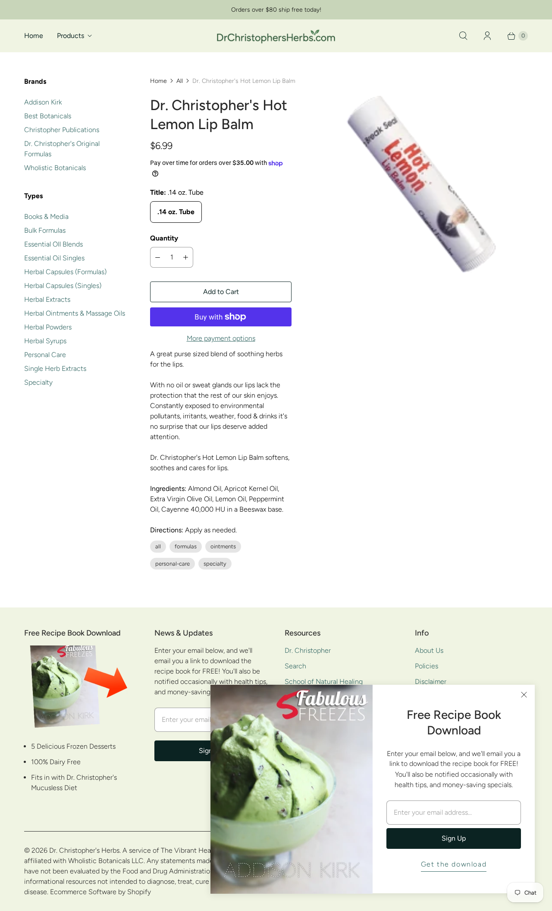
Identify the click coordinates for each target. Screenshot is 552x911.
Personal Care (45, 355)
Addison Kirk (43, 102)
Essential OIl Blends (53, 244)
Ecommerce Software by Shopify (100, 892)
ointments (223, 546)
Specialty (38, 382)
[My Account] (487, 35)
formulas (186, 546)
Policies (426, 666)
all (158, 546)
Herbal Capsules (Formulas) (65, 272)
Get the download (454, 864)
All (179, 81)
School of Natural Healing (324, 681)
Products (70, 36)
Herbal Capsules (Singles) (62, 286)
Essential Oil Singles (54, 258)
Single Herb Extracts (55, 368)
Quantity (164, 238)
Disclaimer (430, 681)
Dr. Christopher (308, 650)
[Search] (463, 35)
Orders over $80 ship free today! (276, 9)
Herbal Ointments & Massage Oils (74, 313)
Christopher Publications (61, 130)
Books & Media (46, 216)
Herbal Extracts (47, 299)
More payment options (221, 338)
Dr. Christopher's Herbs (84, 850)
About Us (429, 650)
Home (33, 36)
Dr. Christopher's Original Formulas (62, 148)
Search (295, 666)
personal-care (172, 563)
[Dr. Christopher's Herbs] (276, 35)
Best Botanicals (47, 116)
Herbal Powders (48, 327)
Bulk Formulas (45, 230)
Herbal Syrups (45, 341)
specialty (215, 563)
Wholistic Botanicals (55, 168)
